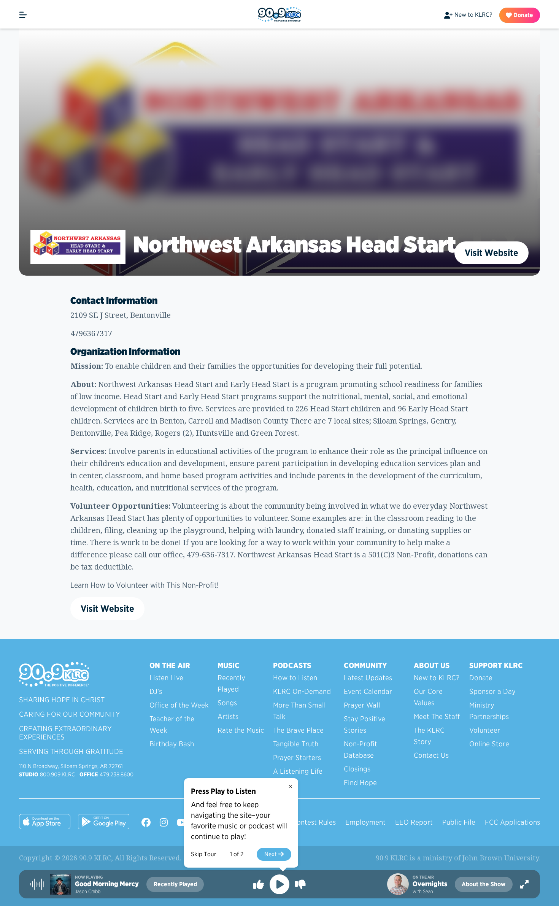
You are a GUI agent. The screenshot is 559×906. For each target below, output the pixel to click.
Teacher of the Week (171, 724)
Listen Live (166, 678)
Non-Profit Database (360, 749)
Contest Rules (314, 822)
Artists (228, 716)
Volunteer (484, 730)
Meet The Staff (437, 716)
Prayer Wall (362, 705)
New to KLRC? (473, 14)
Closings (357, 769)
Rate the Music (241, 730)
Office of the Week (178, 705)
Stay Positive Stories (364, 724)
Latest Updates (368, 678)
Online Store (489, 744)
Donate (522, 15)
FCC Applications (512, 822)
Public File (458, 822)
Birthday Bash (171, 744)
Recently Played (231, 683)
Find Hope (360, 783)
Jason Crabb (87, 891)
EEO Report (414, 822)
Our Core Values (428, 697)
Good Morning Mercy (107, 884)
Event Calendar (368, 691)
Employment (365, 822)
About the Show (483, 884)
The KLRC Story (429, 736)
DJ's (155, 691)
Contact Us (431, 755)
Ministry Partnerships (489, 710)
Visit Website (491, 252)
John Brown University (500, 857)
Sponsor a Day (492, 691)
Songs (227, 703)
